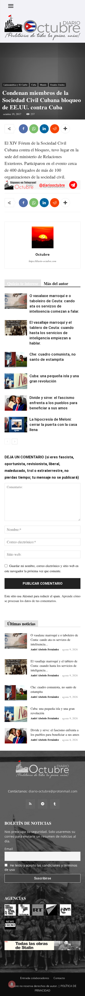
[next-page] (14, 441)
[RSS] (30, 804)
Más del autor (56, 283)
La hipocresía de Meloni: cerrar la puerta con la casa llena (53, 424)
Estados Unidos (57, 84)
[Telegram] (42, 804)
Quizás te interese (22, 283)
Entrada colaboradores (34, 978)
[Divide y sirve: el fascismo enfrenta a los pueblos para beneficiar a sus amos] (16, 403)
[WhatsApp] (33, 128)
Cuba (33, 84)
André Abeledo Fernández (45, 649)
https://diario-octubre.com (42, 261)
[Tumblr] (54, 804)
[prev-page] (7, 441)
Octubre (42, 254)
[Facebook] (23, 128)
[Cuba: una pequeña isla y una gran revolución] (16, 381)
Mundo (43, 84)
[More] (65, 128)
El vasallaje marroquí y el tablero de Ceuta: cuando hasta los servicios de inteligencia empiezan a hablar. (51, 332)
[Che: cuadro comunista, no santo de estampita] (16, 359)
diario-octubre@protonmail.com (53, 791)
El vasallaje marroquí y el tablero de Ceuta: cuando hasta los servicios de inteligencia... (54, 665)
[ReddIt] (54, 128)
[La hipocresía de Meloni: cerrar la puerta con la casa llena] (16, 424)
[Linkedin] (44, 128)
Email (9, 849)
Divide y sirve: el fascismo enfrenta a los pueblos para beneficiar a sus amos (53, 402)
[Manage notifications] (11, 984)
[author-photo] (42, 248)
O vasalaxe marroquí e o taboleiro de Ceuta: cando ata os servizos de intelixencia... (54, 639)
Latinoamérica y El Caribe (15, 84)
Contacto (59, 978)
